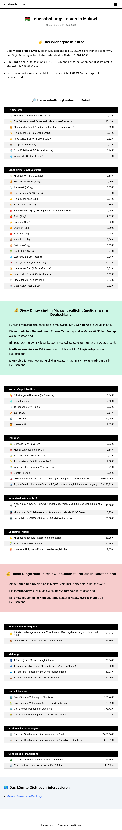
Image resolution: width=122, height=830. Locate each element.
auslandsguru (14, 4)
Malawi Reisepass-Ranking (24, 796)
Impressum (47, 825)
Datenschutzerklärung (69, 825)
